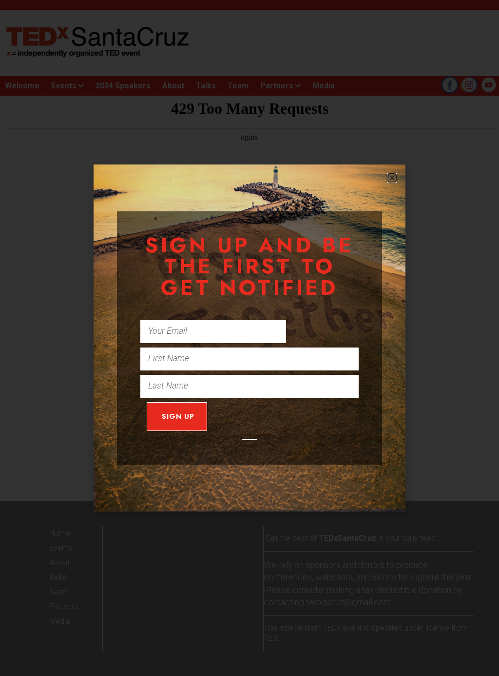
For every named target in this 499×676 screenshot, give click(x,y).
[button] (392, 178)
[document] (249, 338)
